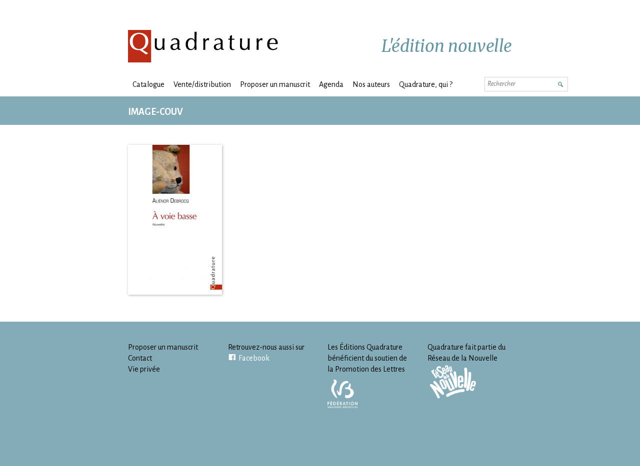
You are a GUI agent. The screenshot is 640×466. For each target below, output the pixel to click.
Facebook (254, 358)
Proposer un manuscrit (275, 84)
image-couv (155, 112)
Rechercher (560, 83)
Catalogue (148, 84)
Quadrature (203, 46)
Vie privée (144, 369)
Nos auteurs (371, 84)
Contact (140, 358)
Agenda (331, 84)
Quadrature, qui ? (425, 84)
